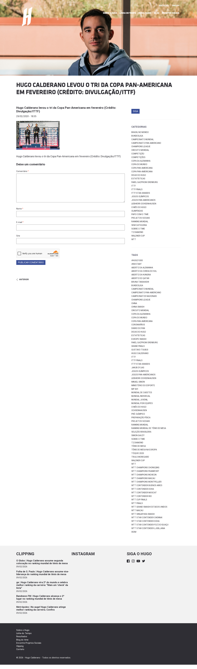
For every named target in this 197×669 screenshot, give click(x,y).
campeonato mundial (142, 289)
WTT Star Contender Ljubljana (148, 528)
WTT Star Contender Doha (145, 521)
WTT (133, 239)
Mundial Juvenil (139, 400)
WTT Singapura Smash (143, 514)
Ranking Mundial (139, 221)
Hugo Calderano (140, 353)
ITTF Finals (136, 189)
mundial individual (140, 396)
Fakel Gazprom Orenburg (144, 182)
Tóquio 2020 (137, 453)
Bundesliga (137, 136)
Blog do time (22, 640)
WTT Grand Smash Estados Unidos (149, 507)
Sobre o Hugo (110, 13)
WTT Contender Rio (141, 496)
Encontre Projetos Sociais (28, 643)
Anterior (24, 279)
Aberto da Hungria (141, 275)
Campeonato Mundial (142, 139)
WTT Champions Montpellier (146, 482)
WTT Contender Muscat (144, 492)
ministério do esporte (143, 385)
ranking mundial (139, 425)
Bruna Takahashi (140, 282)
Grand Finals (138, 346)
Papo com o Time (140, 214)
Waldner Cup (138, 236)
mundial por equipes (142, 403)
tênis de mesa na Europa (144, 449)
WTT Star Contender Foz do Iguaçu (149, 525)
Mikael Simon (138, 382)
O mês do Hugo (138, 207)
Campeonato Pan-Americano (146, 143)
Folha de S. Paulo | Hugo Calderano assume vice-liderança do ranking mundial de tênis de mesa (42, 573)
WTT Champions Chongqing (145, 467)
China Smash (137, 307)
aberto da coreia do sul (144, 271)
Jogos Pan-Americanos (143, 200)
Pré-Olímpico (138, 414)
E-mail (20, 222)
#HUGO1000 (137, 260)
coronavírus (138, 324)
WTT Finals (137, 503)
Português (164, 5)
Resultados (145, 13)
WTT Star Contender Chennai (146, 517)
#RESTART (136, 264)
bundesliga (137, 285)
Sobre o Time (138, 229)
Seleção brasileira (141, 432)
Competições (138, 157)
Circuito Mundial (140, 150)
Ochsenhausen (139, 410)
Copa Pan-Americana (142, 168)
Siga (135, 111)
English (175, 5)
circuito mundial (140, 310)
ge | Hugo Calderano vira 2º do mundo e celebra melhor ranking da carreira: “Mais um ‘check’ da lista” (42, 585)
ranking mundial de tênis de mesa (148, 428)
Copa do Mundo (139, 164)
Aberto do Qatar (140, 278)
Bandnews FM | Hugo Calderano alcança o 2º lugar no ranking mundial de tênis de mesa (40, 597)
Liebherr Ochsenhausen (143, 204)
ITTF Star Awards (140, 193)
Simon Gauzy (138, 435)
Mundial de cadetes (141, 392)
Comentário (22, 171)
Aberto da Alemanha (142, 267)
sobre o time (138, 439)
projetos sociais (140, 421)
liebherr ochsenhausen (143, 378)
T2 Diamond (137, 232)
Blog (156, 13)
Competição (137, 154)
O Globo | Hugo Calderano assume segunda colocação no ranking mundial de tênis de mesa (42, 562)
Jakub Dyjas (137, 367)
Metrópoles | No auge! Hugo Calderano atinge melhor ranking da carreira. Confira (41, 608)
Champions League (140, 146)
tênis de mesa (138, 446)
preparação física (140, 417)
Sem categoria (139, 225)
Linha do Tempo (128, 13)
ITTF (133, 186)
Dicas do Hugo (138, 175)
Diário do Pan (138, 328)
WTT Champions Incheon (143, 475)
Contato (20, 649)
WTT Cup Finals (139, 499)
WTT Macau (137, 510)
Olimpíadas (137, 211)
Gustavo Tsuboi (139, 350)
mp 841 (134, 389)
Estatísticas (138, 178)
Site (18, 236)
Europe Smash (138, 339)
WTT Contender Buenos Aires (146, 485)
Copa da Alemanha (140, 161)
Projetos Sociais (170, 13)
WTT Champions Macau (143, 478)
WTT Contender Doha (142, 489)
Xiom (133, 532)
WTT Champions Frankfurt (145, 471)
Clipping (20, 646)
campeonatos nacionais (144, 296)
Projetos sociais (140, 218)
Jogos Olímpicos (140, 196)
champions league (140, 300)
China (134, 303)
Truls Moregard (140, 457)
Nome (19, 209)
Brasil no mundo (140, 132)
